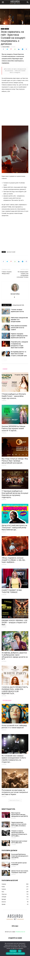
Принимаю (13, 951)
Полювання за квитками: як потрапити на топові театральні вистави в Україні (15, 792)
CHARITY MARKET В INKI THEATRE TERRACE (12, 591)
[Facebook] (15, 297)
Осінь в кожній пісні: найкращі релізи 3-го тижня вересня (14, 726)
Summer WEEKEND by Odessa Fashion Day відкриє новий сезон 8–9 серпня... (13, 428)
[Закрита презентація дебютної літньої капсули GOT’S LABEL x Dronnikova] (6, 824)
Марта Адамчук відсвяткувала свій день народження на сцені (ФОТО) (19, 814)
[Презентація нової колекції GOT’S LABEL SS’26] (6, 843)
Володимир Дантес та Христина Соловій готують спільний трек (19, 353)
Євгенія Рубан (5, 46)
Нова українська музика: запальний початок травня (19, 327)
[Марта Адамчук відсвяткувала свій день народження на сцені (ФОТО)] (6, 815)
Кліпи (6, 26)
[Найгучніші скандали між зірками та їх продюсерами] (6, 319)
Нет (20, 951)
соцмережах (5, 63)
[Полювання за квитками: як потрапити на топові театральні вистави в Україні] (15, 778)
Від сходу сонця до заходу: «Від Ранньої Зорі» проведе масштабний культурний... (15, 461)
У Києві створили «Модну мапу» (7, 272)
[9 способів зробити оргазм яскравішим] (6, 865)
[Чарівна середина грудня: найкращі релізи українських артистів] (6, 336)
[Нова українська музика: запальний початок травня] (6, 328)
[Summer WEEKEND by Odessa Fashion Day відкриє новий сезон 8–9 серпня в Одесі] (15, 414)
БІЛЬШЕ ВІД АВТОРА (18, 305)
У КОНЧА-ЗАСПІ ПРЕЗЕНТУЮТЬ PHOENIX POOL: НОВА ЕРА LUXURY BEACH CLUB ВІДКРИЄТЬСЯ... (15, 690)
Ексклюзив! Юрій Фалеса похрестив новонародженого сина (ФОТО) (19, 856)
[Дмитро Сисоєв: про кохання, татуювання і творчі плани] (6, 873)
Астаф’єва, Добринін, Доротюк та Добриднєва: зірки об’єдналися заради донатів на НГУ (15, 656)
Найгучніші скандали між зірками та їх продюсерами (19, 319)
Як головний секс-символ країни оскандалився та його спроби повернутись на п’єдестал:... (14, 759)
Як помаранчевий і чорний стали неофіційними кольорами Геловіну (22, 274)
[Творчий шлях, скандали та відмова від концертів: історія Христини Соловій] (6, 344)
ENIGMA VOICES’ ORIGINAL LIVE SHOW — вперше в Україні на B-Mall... (14, 622)
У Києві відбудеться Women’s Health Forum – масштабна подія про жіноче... (14, 396)
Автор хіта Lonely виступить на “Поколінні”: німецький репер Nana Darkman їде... (14, 527)
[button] (27, 2)
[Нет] (28, 948)
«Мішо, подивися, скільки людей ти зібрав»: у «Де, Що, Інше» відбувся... (13, 560)
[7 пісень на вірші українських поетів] (6, 311)
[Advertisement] (15, 110)
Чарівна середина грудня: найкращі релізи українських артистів (19, 335)
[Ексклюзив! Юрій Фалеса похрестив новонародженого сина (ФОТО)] (6, 856)
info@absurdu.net (20, 931)
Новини (6, 28)
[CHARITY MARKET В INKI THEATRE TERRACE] (15, 578)
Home (2, 26)
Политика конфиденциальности (15, 953)
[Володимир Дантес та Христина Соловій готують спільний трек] (6, 354)
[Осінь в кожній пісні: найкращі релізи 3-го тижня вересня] (15, 713)
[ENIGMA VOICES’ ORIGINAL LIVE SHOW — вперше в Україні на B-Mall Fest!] (15, 608)
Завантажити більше (14, 800)
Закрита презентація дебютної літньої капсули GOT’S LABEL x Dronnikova (18, 824)
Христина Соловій (11, 252)
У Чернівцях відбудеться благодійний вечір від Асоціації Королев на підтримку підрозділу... (15, 494)
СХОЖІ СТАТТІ (6, 305)
